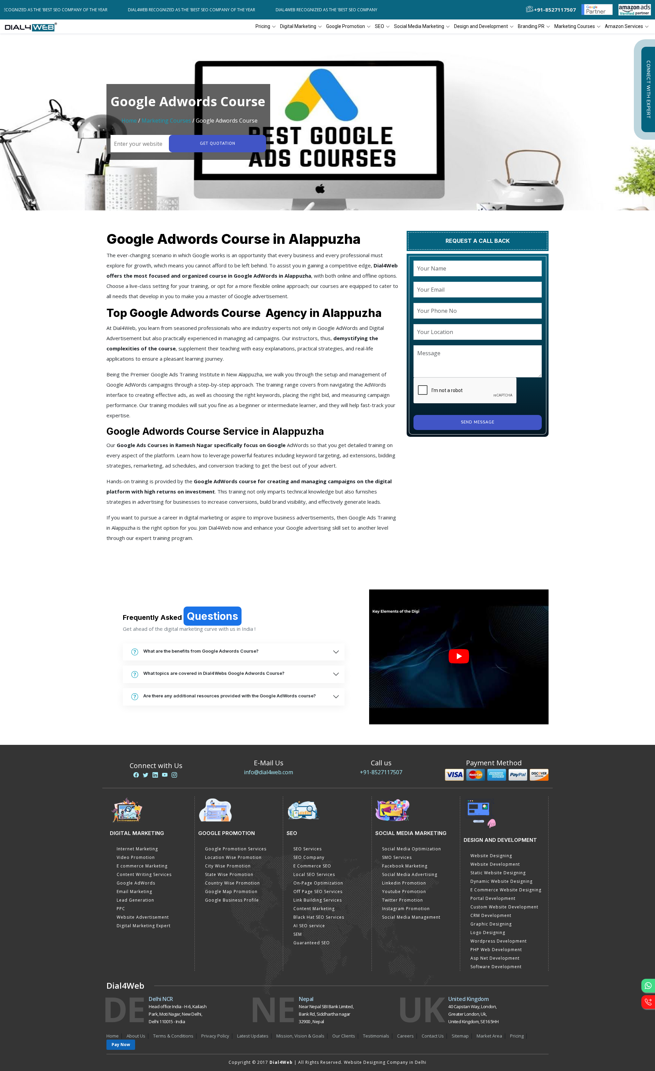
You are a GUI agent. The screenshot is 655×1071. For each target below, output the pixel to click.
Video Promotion (136, 857)
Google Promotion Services (235, 849)
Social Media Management (411, 917)
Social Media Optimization (411, 849)
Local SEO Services (314, 874)
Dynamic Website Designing (501, 881)
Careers (405, 1036)
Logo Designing (487, 932)
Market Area (489, 1036)
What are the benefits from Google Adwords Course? (201, 651)
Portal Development (492, 898)
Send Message (477, 422)
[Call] (648, 1002)
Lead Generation (135, 900)
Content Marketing (314, 909)
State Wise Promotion (229, 874)
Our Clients (343, 1036)
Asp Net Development (495, 958)
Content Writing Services (144, 874)
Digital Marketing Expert (144, 926)
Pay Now (121, 1044)
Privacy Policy (215, 1036)
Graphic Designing (491, 924)
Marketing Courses (166, 120)
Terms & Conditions (173, 1036)
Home (129, 120)
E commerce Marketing (142, 866)
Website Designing (491, 856)
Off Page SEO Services (318, 891)
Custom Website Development (504, 907)
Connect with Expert (648, 89)
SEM (297, 934)
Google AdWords (136, 883)
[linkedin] (155, 775)
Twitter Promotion (402, 900)
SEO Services (307, 849)
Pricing (263, 26)
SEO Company (308, 857)
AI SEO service (309, 926)
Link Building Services (317, 900)
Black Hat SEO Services (318, 917)
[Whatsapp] (648, 985)
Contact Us (433, 1036)
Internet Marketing (137, 849)
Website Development (495, 864)
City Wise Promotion (228, 866)
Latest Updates (252, 1036)
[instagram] (174, 775)
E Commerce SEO (312, 866)
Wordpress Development (498, 941)
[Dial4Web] (33, 26)
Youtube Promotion (404, 891)
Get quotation (217, 143)
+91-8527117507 (381, 772)
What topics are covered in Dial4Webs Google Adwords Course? (214, 673)
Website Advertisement (143, 917)
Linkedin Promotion (404, 883)
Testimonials (376, 1036)
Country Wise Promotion (232, 883)
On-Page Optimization (318, 883)
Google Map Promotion (231, 891)
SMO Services (397, 857)
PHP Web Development (496, 949)
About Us (136, 1036)
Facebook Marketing (404, 866)
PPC (121, 909)
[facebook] (136, 775)
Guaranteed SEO (311, 943)
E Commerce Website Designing (505, 890)
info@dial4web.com (268, 772)
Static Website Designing (498, 873)
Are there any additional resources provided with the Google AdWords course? (229, 695)
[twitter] (145, 775)
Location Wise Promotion (233, 857)
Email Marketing (134, 891)
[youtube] (165, 775)
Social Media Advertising (409, 874)
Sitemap (460, 1036)
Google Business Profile (232, 900)
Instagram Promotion (406, 909)
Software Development (496, 967)
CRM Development (490, 915)
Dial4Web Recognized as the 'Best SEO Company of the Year (68, 10)
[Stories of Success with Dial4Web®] (459, 656)
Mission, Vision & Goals (300, 1036)
